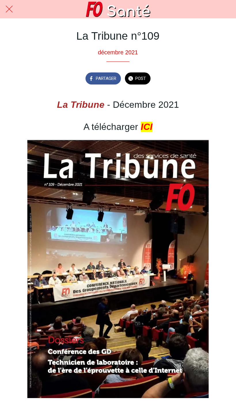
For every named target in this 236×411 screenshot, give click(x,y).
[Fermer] (9, 9)
